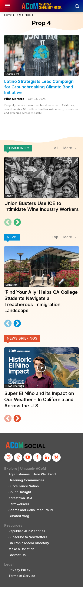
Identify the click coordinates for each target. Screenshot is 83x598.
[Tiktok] (18, 457)
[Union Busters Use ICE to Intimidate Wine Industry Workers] (41, 177)
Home (8, 15)
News (12, 237)
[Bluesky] (56, 457)
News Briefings (22, 338)
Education (11, 285)
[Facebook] (37, 457)
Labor (9, 196)
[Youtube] (27, 457)
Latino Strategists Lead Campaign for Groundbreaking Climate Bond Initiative (39, 87)
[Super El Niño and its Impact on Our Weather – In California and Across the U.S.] (41, 367)
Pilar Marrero (14, 99)
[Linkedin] (47, 457)
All (56, 148)
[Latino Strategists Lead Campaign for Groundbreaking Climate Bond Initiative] (41, 55)
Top (55, 237)
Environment (12, 73)
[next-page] (17, 222)
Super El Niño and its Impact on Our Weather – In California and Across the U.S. (39, 399)
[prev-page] (8, 222)
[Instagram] (8, 457)
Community (18, 148)
